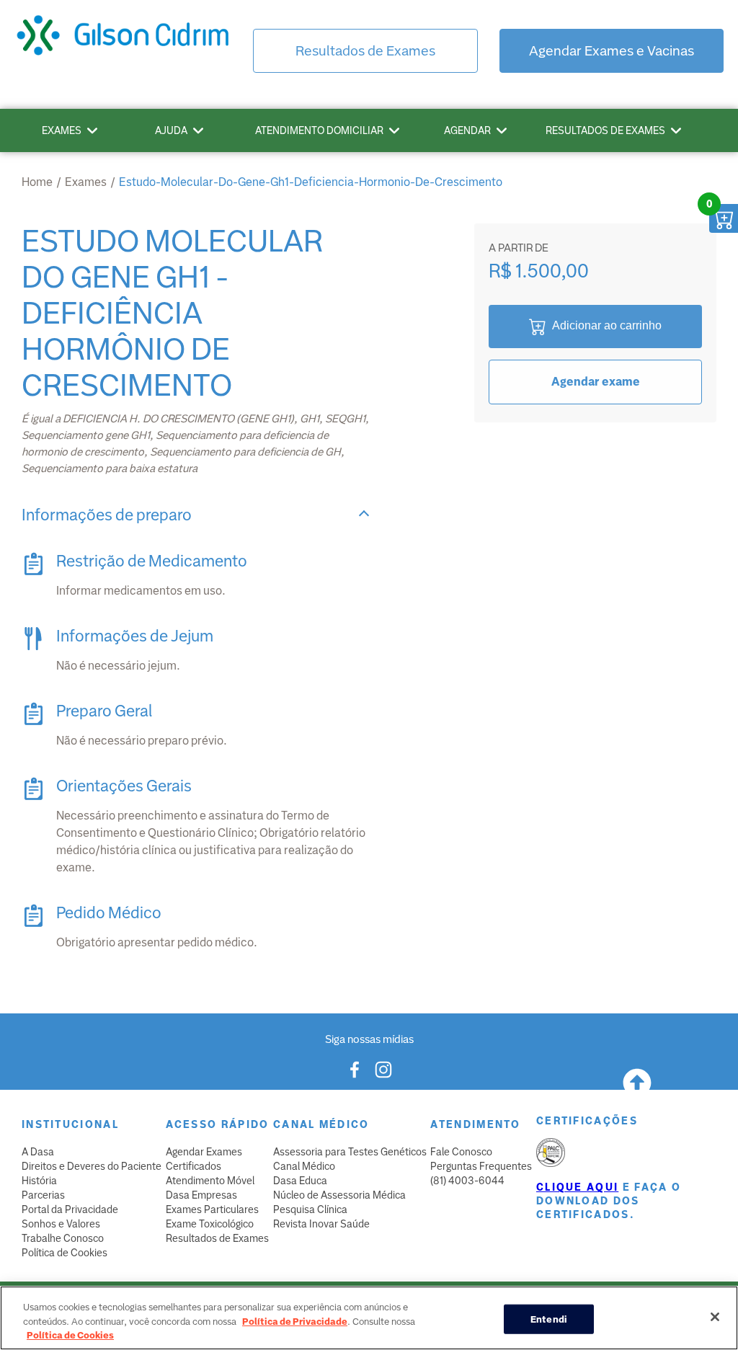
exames (86, 182)
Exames (61, 130)
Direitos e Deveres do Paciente (91, 1166)
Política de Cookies (64, 1252)
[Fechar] (715, 1317)
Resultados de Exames (365, 51)
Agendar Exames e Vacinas (611, 51)
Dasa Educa (300, 1180)
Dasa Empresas (201, 1195)
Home (37, 182)
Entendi (548, 1318)
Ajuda (171, 130)
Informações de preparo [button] (107, 515)
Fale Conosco (461, 1152)
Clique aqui (577, 1187)
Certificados (193, 1166)
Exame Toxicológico (210, 1224)
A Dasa (38, 1152)
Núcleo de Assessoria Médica (339, 1195)
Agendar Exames (204, 1152)
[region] (369, 1318)
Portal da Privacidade (70, 1209)
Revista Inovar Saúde (321, 1224)
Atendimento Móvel (210, 1180)
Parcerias (43, 1195)
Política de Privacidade (294, 1321)
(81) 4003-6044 (467, 1180)
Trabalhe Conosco (63, 1238)
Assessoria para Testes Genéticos (350, 1152)
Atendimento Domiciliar (319, 130)
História (39, 1180)
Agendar (467, 130)
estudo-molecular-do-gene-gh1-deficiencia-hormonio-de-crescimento (310, 182)
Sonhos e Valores (61, 1224)
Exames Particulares (212, 1209)
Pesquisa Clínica (310, 1209)
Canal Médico (304, 1166)
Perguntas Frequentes (481, 1166)
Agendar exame (595, 381)
